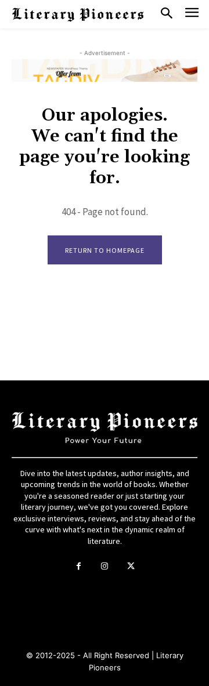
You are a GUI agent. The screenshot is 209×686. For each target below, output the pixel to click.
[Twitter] (131, 566)
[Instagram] (105, 566)
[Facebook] (79, 566)
